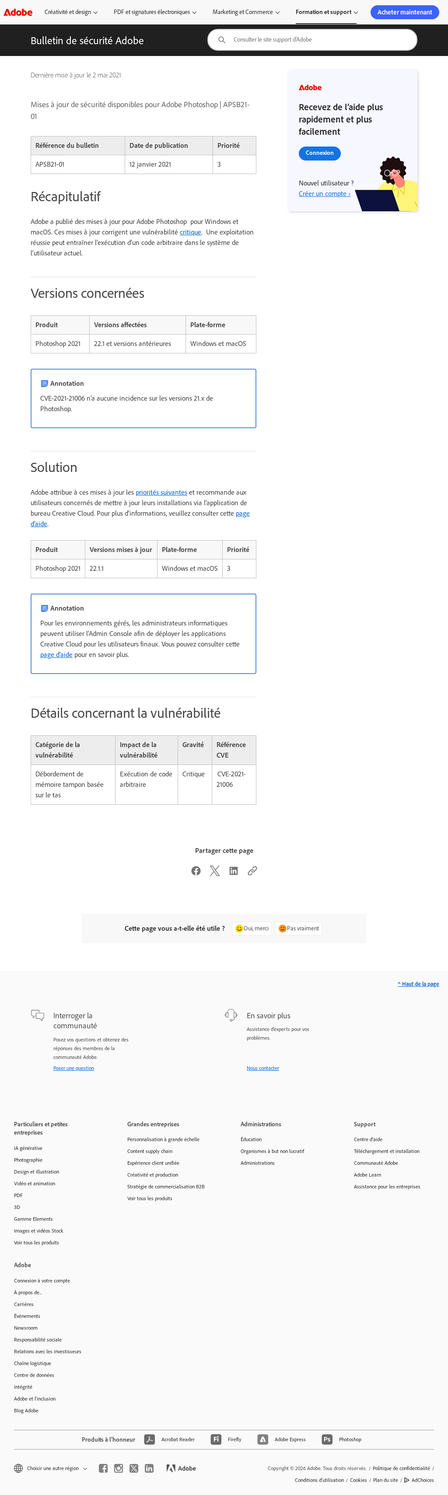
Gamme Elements (33, 1219)
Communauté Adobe (376, 1163)
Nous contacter (263, 1068)
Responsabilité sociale (38, 1340)
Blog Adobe (26, 1411)
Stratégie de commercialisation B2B (166, 1187)
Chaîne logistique (32, 1363)
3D (17, 1207)
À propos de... (28, 1292)
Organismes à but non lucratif (272, 1151)
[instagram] (118, 1468)
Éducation (251, 1139)
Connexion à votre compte (42, 1281)
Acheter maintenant (405, 12)
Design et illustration (36, 1172)
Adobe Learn (367, 1175)
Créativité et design (68, 12)
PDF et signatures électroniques (152, 12)
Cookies (358, 1480)
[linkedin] (149, 1468)
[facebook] (103, 1468)
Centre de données (34, 1375)
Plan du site (385, 1480)
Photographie (28, 1160)
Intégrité (23, 1387)
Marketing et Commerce (243, 12)
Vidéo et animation (34, 1184)
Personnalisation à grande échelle (163, 1139)
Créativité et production (152, 1175)
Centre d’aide (368, 1139)
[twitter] (134, 1468)
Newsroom (26, 1328)
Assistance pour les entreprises (387, 1187)
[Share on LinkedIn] (233, 874)
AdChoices (423, 1480)
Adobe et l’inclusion (35, 1399)
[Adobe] (18, 12)
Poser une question (73, 1068)
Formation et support (323, 12)
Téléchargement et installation (387, 1151)
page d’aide (56, 654)
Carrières (24, 1304)
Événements (27, 1316)
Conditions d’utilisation (319, 1480)
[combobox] (312, 40)
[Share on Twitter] (215, 874)
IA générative (28, 1148)
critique (190, 232)
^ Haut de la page (418, 984)
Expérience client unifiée (153, 1163)
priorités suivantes (161, 492)
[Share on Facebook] (196, 874)
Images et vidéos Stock (38, 1231)
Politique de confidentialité (401, 1468)
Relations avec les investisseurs (47, 1351)
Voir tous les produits (36, 1243)
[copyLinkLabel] (252, 874)
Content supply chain (149, 1151)
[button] (50, 1468)
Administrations (258, 1163)
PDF (18, 1195)
